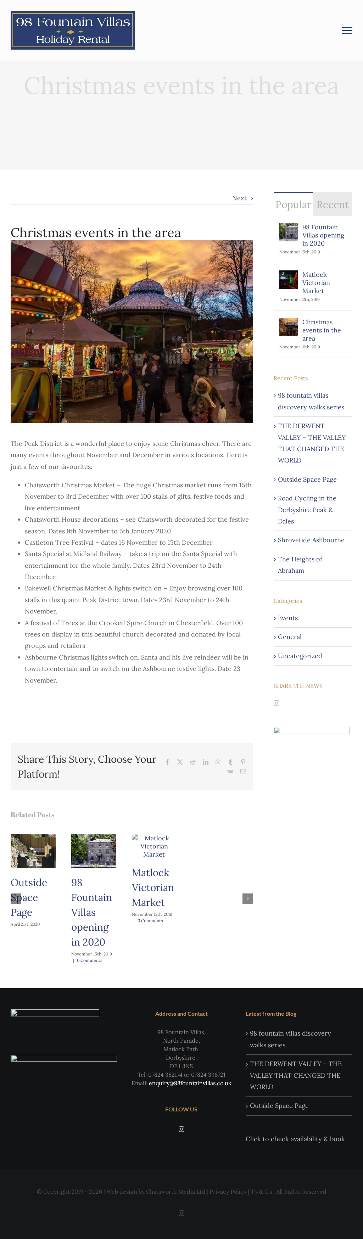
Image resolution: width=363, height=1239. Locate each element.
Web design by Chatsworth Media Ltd (155, 1191)
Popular (293, 204)
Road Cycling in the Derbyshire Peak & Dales (307, 509)
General (290, 637)
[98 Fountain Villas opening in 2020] (93, 838)
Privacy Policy (228, 1191)
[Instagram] (276, 703)
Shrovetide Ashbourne (311, 540)
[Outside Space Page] (33, 838)
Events (288, 618)
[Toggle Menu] (347, 30)
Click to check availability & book (296, 1139)
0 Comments (89, 960)
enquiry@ (161, 1083)
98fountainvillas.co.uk (202, 1083)
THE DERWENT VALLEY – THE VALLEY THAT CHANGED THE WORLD (296, 1075)
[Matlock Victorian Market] (154, 838)
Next (239, 198)
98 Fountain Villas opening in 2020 (91, 912)
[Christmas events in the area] (288, 323)
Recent (333, 204)
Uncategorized (300, 656)
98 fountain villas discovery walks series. (290, 1039)
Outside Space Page (29, 897)
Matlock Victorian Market (153, 887)
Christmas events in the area (321, 330)
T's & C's (261, 1191)
